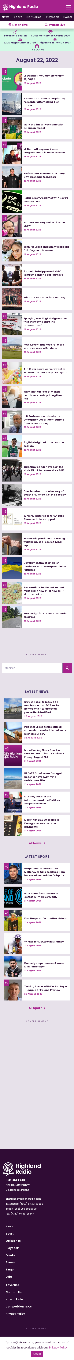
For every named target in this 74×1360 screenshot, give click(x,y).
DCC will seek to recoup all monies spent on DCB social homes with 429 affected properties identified (42, 707)
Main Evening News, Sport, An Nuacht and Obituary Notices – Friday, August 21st (44, 753)
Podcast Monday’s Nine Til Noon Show (44, 224)
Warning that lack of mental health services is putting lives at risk (44, 395)
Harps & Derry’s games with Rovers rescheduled (46, 199)
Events (67, 17)
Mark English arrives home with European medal (44, 126)
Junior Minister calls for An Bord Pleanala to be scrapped (44, 517)
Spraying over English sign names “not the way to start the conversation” (45, 322)
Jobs (9, 1277)
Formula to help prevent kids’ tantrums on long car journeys (43, 273)
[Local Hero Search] (15, 32)
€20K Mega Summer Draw (19, 42)
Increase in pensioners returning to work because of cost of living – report (46, 542)
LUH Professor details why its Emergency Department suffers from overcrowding (44, 419)
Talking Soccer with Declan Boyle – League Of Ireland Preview (45, 988)
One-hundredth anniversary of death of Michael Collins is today (45, 492)
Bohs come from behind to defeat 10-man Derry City (41, 895)
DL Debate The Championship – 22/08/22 (44, 77)
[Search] (67, 668)
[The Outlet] (37, 46)
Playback (52, 17)
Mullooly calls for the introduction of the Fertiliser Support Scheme (42, 800)
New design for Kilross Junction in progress (45, 615)
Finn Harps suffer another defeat (45, 918)
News (5, 17)
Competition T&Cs (19, 1306)
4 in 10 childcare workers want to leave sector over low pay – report (45, 370)
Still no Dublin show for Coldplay (44, 297)
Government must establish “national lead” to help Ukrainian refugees (45, 566)
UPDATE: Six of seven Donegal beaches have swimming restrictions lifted (42, 777)
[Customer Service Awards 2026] (50, 32)
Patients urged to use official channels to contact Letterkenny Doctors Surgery (45, 730)
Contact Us (14, 1292)
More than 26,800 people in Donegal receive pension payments (41, 823)
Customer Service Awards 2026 (50, 35)
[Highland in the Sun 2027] (55, 39)
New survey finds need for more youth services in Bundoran (44, 346)
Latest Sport (37, 856)
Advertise (12, 1285)
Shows (10, 1262)
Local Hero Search (15, 35)
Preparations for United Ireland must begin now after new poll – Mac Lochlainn (44, 591)
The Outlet (37, 49)
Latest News (37, 691)
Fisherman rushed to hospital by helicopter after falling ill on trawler (44, 102)
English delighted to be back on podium (44, 444)
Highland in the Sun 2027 (55, 42)
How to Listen (15, 1299)
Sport (18, 17)
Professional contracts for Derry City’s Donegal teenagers (44, 175)
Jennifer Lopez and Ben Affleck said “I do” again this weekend (46, 248)
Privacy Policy (15, 1314)
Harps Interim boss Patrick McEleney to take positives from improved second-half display (44, 872)
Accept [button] (37, 1353)
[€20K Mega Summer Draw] (20, 39)
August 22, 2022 (37, 60)
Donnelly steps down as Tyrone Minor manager (44, 964)
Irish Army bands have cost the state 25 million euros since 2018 (44, 468)
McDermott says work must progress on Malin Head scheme (44, 150)
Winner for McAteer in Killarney (44, 941)
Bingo (10, 1269)
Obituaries (33, 17)
